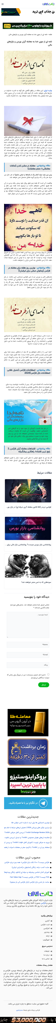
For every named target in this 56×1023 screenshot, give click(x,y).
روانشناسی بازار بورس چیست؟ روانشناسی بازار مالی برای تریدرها (26, 544)
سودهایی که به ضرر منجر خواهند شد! (36, 582)
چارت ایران (48, 90)
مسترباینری (19, 1010)
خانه (50, 34)
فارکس (43, 903)
